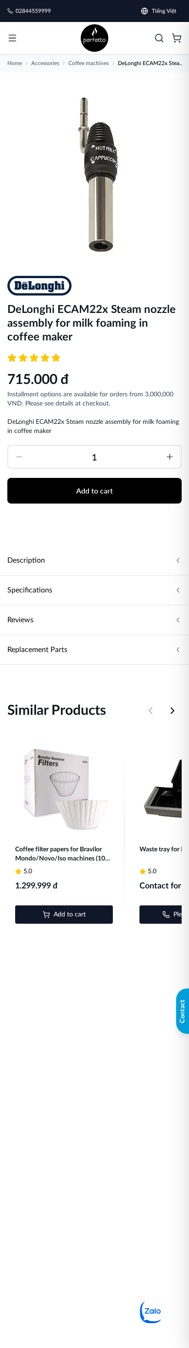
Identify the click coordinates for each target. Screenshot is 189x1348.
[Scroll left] (150, 710)
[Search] (159, 38)
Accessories (45, 63)
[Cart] (176, 38)
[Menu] (12, 38)
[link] (94, 38)
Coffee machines (88, 63)
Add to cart (94, 490)
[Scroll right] (172, 710)
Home (14, 63)
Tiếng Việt (164, 11)
